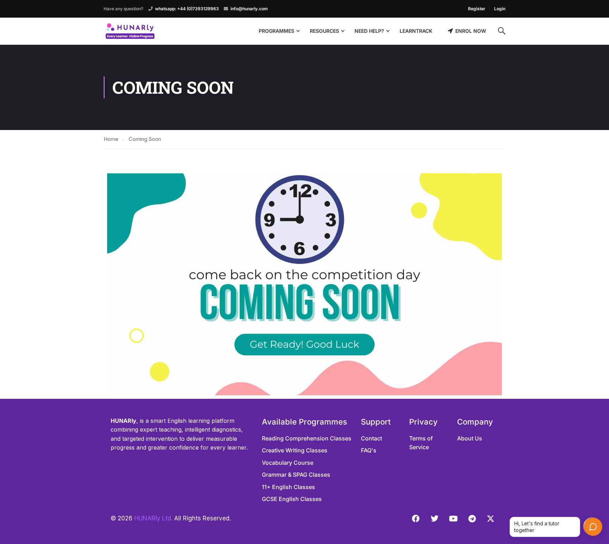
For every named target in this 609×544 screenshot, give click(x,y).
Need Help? (369, 31)
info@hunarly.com (249, 8)
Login (499, 8)
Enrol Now (470, 31)
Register (476, 8)
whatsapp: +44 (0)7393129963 (187, 8)
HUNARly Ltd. (153, 518)
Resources (324, 31)
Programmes (276, 31)
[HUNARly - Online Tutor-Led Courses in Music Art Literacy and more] (130, 31)
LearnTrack (416, 31)
